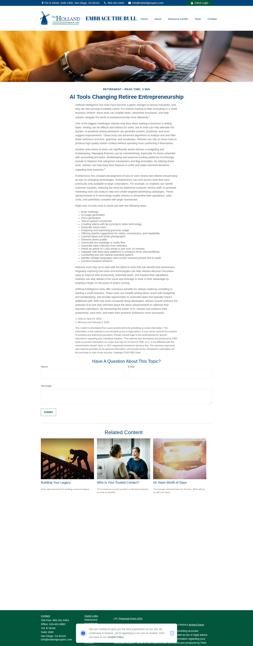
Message (46, 385)
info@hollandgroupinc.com (147, 2)
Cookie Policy (115, 637)
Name (44, 366)
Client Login (201, 2)
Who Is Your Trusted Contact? (118, 482)
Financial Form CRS (130, 618)
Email (131, 366)
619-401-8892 (57, 624)
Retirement (90, 619)
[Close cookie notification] (172, 633)
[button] (144, 19)
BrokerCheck (196, 624)
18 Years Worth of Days (170, 482)
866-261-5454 (116, 2)
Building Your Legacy (56, 482)
